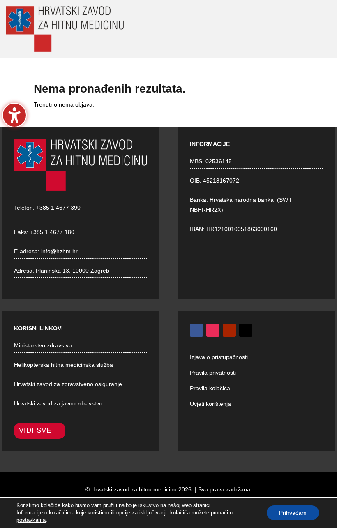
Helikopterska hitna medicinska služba (63, 364)
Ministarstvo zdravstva (43, 345)
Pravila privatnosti (213, 372)
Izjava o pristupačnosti (219, 357)
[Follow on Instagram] (212, 330)
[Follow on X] (245, 330)
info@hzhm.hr (59, 251)
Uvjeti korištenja (210, 404)
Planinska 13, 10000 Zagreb (72, 270)
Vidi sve (35, 430)
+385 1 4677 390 (58, 207)
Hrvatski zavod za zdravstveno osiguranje (68, 384)
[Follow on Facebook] (196, 330)
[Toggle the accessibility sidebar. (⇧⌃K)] (14, 115)
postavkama (31, 520)
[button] (233, 29)
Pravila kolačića (210, 388)
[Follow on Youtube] (229, 330)
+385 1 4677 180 (52, 232)
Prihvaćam (293, 512)
